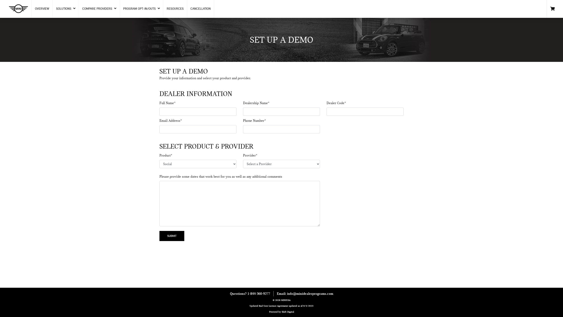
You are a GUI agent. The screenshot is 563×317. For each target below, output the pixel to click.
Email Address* (170, 121)
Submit (172, 236)
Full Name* (167, 103)
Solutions (64, 9)
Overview (42, 9)
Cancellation (200, 9)
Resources (175, 9)
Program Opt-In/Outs (140, 9)
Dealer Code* (336, 103)
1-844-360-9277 (258, 294)
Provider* (250, 155)
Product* (165, 155)
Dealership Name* (256, 103)
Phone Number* (254, 121)
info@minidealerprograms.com (310, 294)
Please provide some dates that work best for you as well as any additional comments (220, 177)
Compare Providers (97, 9)
